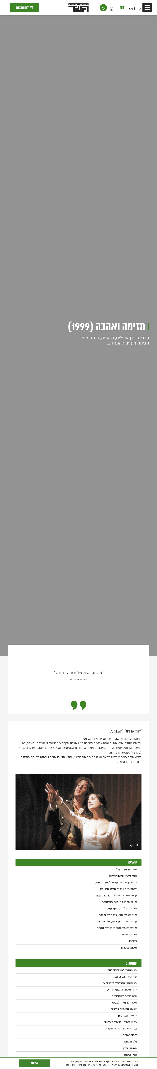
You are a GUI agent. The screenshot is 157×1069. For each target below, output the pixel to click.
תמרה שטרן (130, 1048)
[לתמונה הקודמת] (131, 845)
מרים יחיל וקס (108, 889)
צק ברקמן (119, 976)
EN (131, 9)
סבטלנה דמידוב (120, 1009)
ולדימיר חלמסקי (121, 1002)
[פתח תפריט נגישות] (103, 7)
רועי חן (133, 941)
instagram (111, 9)
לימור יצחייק (130, 1035)
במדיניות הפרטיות (76, 1065)
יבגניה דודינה (112, 989)
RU (139, 9)
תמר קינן (123, 1015)
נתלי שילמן (130, 1055)
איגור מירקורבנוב (121, 996)
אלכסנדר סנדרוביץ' (114, 983)
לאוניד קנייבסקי (115, 970)
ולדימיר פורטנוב (113, 1022)
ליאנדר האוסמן (102, 882)
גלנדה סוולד (130, 1041)
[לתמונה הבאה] (137, 845)
